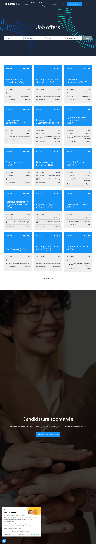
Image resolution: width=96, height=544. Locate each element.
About (33, 2)
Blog (43, 6)
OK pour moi (35, 534)
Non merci (8, 534)
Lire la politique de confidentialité (12, 528)
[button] (4, 541)
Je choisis (21, 534)
